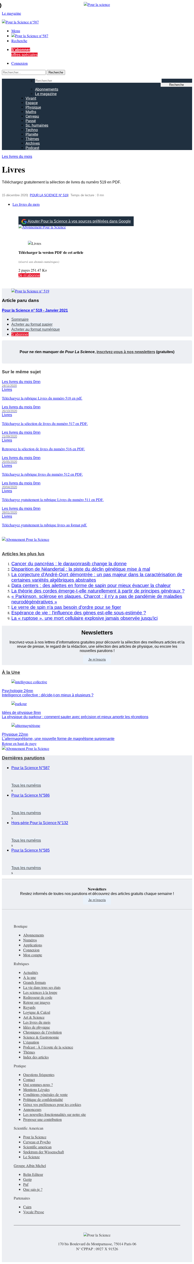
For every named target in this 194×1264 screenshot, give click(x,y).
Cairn (27, 1206)
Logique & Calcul (36, 1012)
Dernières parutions (23, 757)
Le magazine (46, 93)
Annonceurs (32, 1109)
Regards (29, 1007)
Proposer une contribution (42, 1119)
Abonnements (46, 89)
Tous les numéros (26, 785)
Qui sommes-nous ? (38, 1084)
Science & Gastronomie (41, 1037)
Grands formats (34, 982)
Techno (32, 130)
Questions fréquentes (38, 1074)
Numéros (30, 939)
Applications (32, 944)
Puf (25, 1184)
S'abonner (20, 334)
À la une (29, 977)
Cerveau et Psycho (37, 1141)
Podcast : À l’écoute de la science (48, 1047)
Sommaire (20, 319)
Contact (29, 1079)
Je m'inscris (97, 900)
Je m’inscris (97, 659)
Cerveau (32, 116)
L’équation (31, 1042)
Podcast (32, 148)
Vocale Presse (33, 1211)
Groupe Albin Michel (30, 1165)
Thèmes (32, 139)
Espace (32, 102)
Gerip (27, 1179)
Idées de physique (36, 1027)
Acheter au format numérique (35, 329)
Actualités (30, 972)
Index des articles (36, 1056)
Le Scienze (31, 1156)
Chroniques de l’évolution (42, 1032)
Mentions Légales (36, 1089)
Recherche (19, 40)
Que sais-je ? (32, 1189)
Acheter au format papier (32, 324)
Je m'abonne (29, 275)
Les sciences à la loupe (40, 992)
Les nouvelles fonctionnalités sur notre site (54, 1114)
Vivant (31, 98)
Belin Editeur (33, 1174)
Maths (31, 112)
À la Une (11, 672)
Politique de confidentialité (43, 1099)
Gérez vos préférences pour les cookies (52, 1104)
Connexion (19, 63)
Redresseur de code (37, 997)
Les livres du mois (17, 157)
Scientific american (37, 1146)
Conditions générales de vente (45, 1094)
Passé (31, 121)
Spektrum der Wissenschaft (43, 1151)
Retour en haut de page (19, 743)
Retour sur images (36, 1002)
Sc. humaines (37, 125)
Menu (15, 30)
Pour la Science (34, 1136)
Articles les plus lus (23, 553)
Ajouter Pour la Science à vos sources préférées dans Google (79, 221)
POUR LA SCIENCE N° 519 (49, 195)
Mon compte (32, 954)
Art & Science (33, 1017)
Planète (32, 134)
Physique (33, 107)
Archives (33, 143)
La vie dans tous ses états (42, 987)
